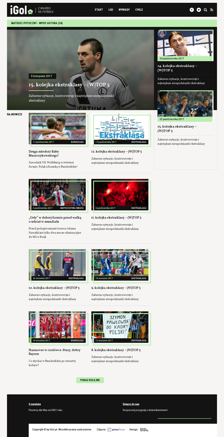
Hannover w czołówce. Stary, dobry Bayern (54, 352)
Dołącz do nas (131, 404)
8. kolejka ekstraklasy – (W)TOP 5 (116, 350)
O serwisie (35, 404)
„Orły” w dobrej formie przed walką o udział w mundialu (55, 220)
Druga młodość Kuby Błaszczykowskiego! (44, 154)
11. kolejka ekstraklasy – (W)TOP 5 (116, 218)
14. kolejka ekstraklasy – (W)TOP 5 (177, 68)
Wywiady (124, 9)
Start (99, 9)
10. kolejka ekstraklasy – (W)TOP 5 (54, 288)
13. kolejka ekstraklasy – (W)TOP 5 (177, 128)
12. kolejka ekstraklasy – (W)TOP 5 (116, 152)
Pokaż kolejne (90, 380)
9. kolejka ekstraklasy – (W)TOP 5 (116, 288)
